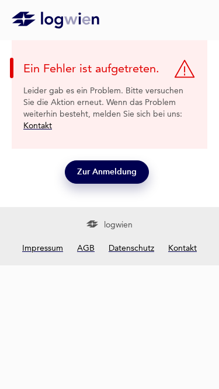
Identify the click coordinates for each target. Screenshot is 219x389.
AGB (86, 248)
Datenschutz (131, 248)
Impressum (42, 248)
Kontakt (37, 125)
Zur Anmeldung (107, 172)
